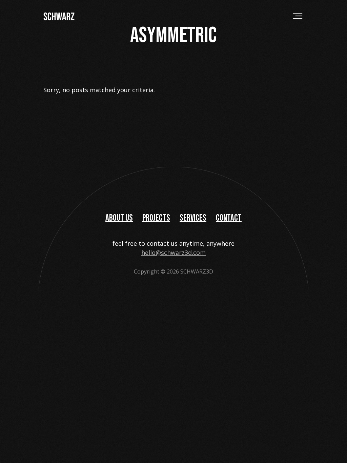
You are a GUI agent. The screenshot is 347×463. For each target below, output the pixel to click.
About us (119, 218)
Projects (156, 218)
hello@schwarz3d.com (173, 252)
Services (193, 218)
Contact (229, 218)
